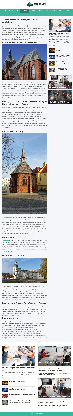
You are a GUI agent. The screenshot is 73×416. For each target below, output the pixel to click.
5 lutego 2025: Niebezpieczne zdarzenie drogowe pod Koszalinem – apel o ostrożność (59, 103)
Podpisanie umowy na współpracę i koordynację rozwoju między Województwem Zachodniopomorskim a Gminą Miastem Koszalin (60, 88)
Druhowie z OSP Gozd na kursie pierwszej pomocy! (62, 62)
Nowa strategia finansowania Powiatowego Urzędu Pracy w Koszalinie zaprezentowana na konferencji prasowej (53, 406)
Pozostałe (52, 10)
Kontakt (67, 10)
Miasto (40, 10)
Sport (46, 10)
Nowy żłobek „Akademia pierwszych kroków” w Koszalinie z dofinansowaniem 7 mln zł (59, 35)
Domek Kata (5, 240)
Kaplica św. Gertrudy (7, 217)
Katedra (4, 82)
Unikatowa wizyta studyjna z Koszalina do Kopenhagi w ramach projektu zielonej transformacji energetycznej (54, 369)
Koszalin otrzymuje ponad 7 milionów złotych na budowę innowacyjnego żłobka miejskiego (52, 374)
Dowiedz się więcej (15, 315)
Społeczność (33, 10)
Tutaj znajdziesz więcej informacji (36, 299)
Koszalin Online (40, 413)
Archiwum (60, 10)
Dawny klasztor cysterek (9, 107)
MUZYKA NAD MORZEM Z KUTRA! (17, 381)
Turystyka (24, 10)
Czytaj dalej (52, 45)
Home (5, 10)
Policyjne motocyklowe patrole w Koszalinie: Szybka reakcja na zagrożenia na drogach (62, 70)
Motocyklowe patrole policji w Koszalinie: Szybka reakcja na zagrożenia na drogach (63, 57)
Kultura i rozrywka (14, 10)
